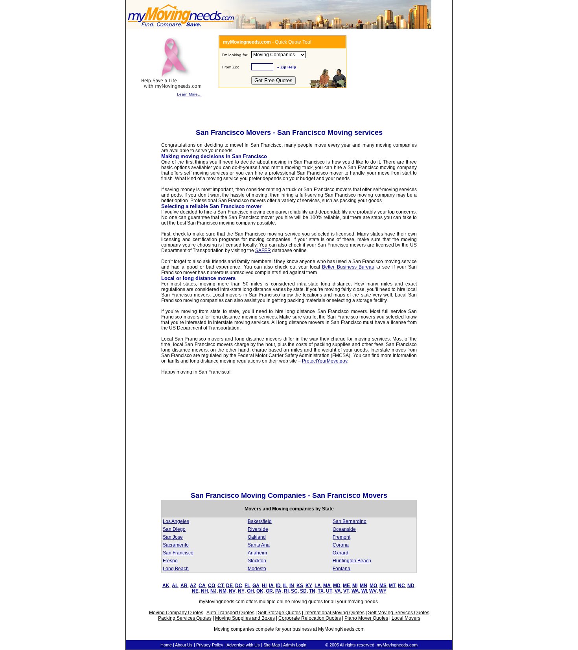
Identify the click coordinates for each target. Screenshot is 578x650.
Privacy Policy (209, 645)
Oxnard (340, 553)
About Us (184, 645)
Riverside (258, 529)
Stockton (257, 560)
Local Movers (406, 618)
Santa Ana (259, 545)
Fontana (341, 568)
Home (166, 645)
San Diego (174, 529)
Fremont (341, 537)
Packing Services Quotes (185, 618)
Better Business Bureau (348, 267)
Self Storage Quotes (279, 612)
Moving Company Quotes (176, 612)
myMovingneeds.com (397, 645)
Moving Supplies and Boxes (245, 618)
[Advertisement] (227, 435)
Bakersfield (260, 521)
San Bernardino (349, 521)
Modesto (257, 568)
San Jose (173, 537)
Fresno (170, 560)
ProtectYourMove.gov (324, 361)
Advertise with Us (243, 645)
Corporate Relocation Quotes (309, 618)
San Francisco (178, 553)
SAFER (263, 250)
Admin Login (294, 645)
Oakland (257, 537)
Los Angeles (176, 521)
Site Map (271, 645)
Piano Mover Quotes (366, 618)
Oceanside (344, 529)
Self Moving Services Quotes (398, 612)
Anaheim (257, 553)
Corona (341, 545)
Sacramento (176, 545)
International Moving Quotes (334, 612)
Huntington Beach (352, 560)
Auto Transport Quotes (230, 612)
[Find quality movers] (181, 27)
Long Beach (176, 568)
